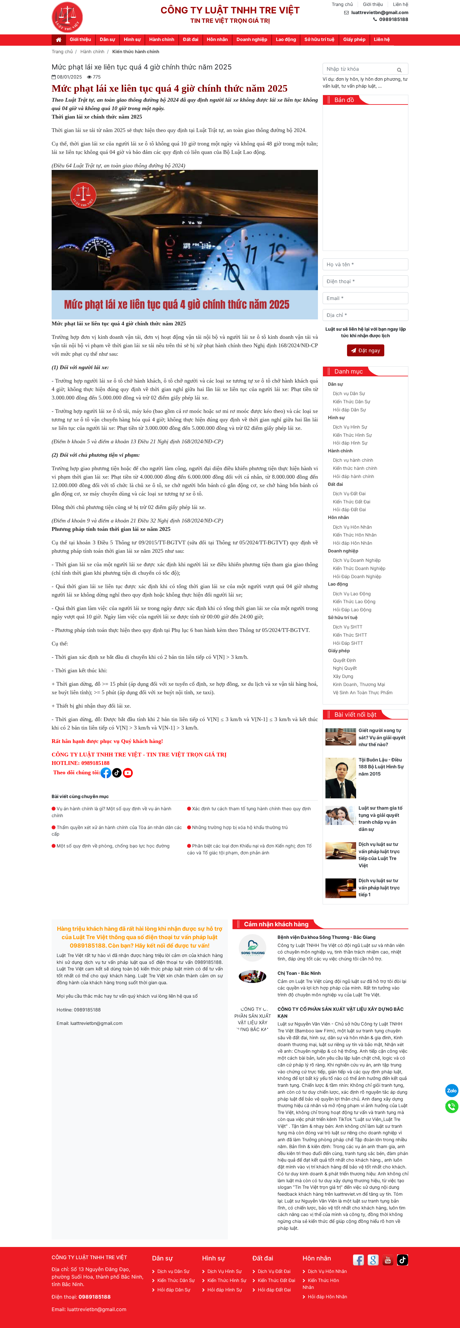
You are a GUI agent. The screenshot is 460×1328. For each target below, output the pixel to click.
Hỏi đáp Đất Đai (349, 509)
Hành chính (161, 39)
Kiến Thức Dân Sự (351, 402)
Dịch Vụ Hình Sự (350, 427)
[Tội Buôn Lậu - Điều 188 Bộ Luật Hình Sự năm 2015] (340, 778)
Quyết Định (344, 660)
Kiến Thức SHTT (350, 635)
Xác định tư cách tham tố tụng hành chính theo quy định (251, 809)
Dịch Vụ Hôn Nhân (352, 527)
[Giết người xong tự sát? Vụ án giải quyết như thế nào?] (340, 737)
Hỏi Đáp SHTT (348, 643)
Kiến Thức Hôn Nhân (354, 535)
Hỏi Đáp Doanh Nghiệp (357, 576)
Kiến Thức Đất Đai (351, 502)
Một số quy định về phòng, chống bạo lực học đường (113, 846)
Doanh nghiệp (252, 39)
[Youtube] (387, 1259)
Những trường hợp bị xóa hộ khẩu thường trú (240, 827)
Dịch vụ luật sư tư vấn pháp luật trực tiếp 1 (379, 888)
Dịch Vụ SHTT (347, 627)
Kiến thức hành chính (355, 468)
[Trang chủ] (59, 39)
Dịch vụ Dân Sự (349, 393)
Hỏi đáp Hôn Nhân (352, 543)
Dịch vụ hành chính (353, 460)
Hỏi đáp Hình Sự (350, 443)
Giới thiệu (373, 4)
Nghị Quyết (345, 668)
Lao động (286, 39)
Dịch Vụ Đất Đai (349, 493)
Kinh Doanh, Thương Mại (359, 684)
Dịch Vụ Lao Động (352, 594)
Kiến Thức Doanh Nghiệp (359, 568)
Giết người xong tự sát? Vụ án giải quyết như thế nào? (382, 737)
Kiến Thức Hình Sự (352, 435)
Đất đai (190, 39)
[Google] (373, 1259)
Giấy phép (354, 39)
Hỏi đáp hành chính (353, 476)
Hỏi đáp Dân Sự (349, 410)
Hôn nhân (217, 39)
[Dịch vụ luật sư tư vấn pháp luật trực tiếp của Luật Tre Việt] (340, 850)
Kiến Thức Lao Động (354, 601)
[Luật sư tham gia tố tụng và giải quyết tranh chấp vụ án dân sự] (340, 815)
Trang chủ (342, 4)
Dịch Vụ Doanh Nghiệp (357, 560)
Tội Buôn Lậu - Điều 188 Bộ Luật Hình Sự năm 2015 (381, 767)
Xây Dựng (343, 676)
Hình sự (132, 39)
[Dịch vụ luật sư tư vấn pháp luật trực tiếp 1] (340, 888)
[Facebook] (358, 1259)
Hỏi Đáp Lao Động (352, 610)
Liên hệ (400, 4)
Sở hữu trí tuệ (319, 39)
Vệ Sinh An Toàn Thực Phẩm (363, 692)
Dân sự (107, 39)
